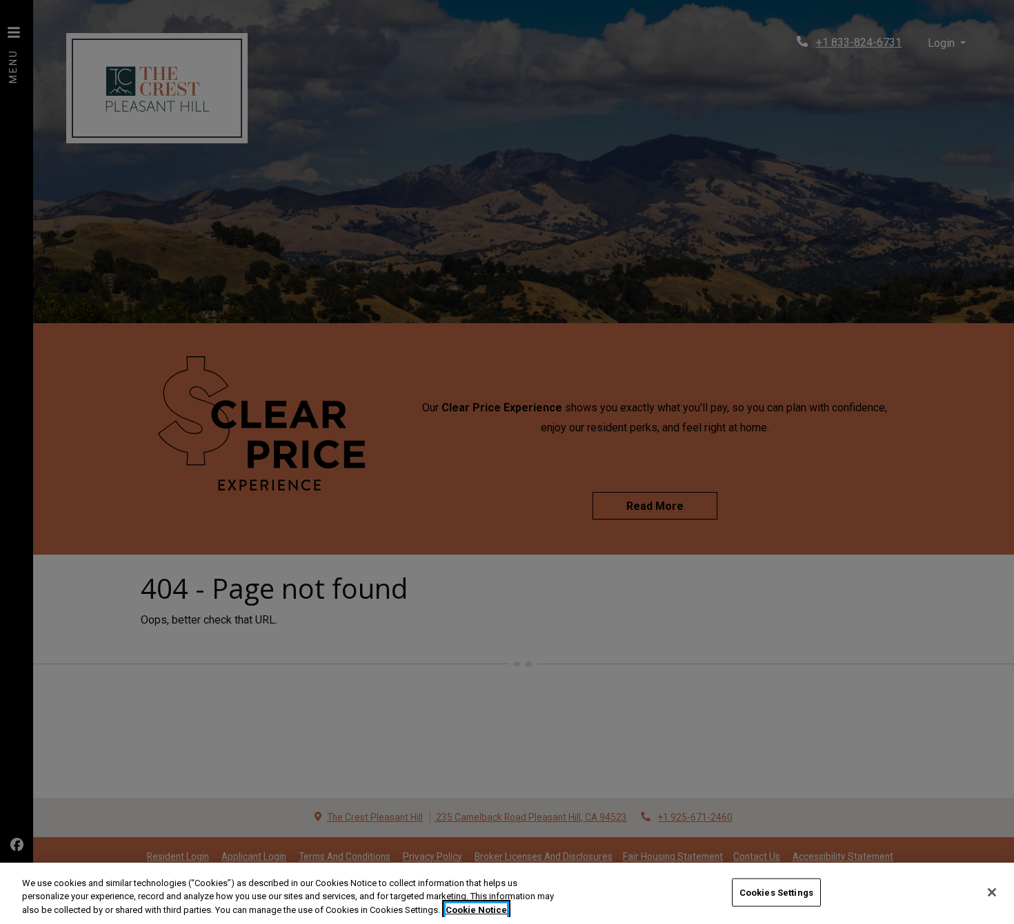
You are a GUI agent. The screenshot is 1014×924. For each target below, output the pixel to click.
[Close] (992, 892)
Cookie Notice (476, 910)
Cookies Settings (776, 892)
